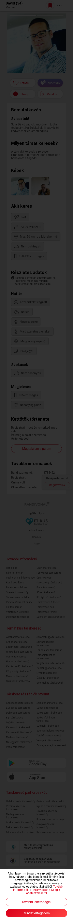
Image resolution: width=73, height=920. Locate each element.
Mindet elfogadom (37, 913)
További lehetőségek (37, 902)
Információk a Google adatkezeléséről (43, 891)
